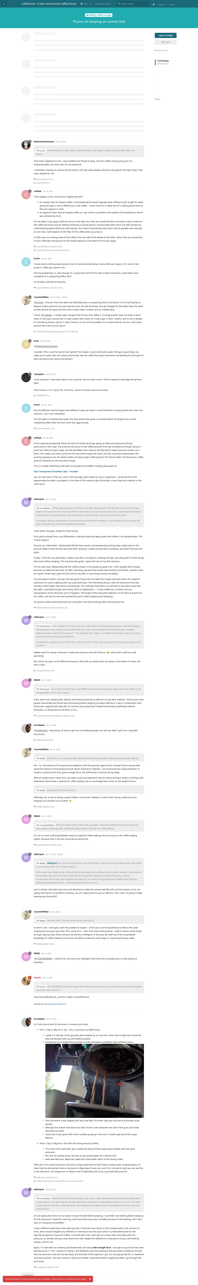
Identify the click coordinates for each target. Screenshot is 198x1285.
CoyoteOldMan (46, 825)
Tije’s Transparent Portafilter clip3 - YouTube (56, 471)
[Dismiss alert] (89, 1279)
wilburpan (44, 689)
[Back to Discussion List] (3, 3)
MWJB (42, 758)
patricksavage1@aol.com (55, 1004)
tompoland (45, 626)
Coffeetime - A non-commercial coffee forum (48, 3)
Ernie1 (42, 150)
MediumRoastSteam (47, 346)
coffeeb (48, 315)
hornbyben (44, 508)
